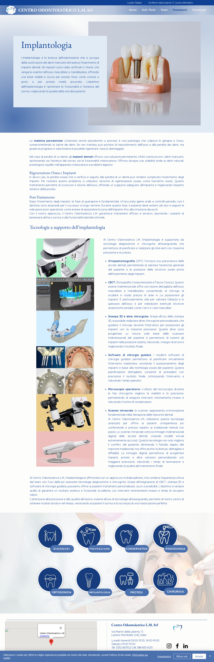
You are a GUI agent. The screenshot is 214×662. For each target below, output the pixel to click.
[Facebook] (177, 646)
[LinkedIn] (185, 646)
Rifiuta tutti (182, 656)
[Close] (210, 656)
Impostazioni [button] (164, 656)
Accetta (199, 656)
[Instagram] (169, 646)
